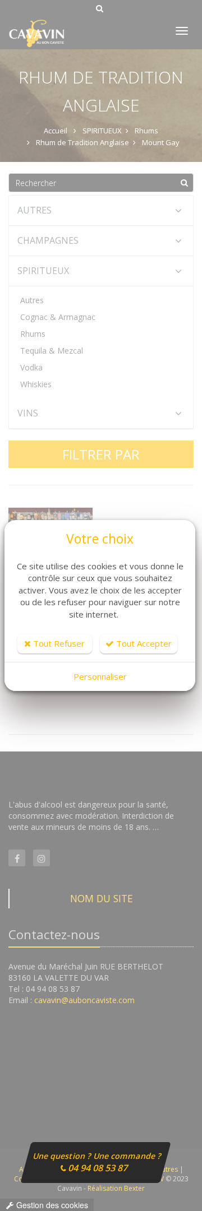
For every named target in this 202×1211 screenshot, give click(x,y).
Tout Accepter (143, 643)
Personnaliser (100, 676)
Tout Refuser (58, 643)
